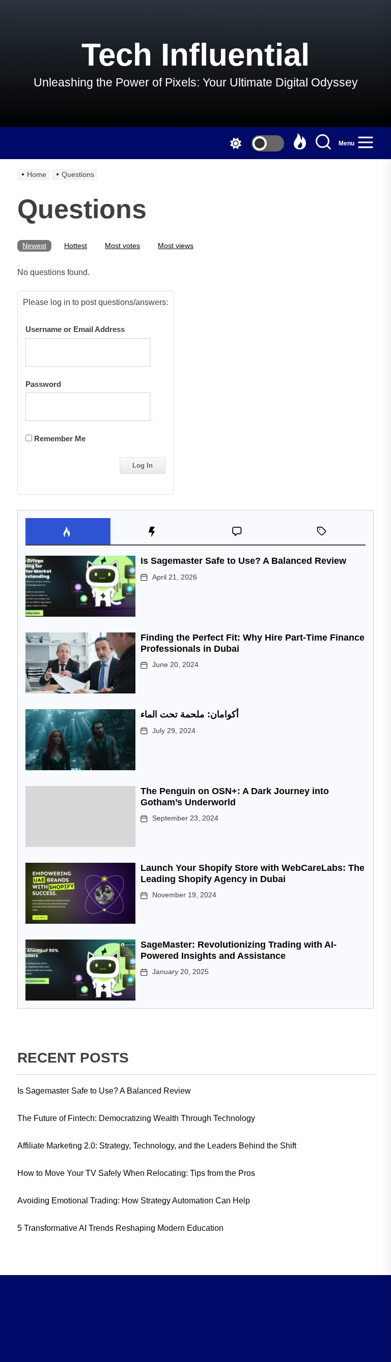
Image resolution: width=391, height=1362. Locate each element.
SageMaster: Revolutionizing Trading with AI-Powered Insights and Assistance (239, 950)
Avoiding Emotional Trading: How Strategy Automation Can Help (133, 1200)
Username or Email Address (75, 329)
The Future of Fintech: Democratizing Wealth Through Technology (136, 1118)
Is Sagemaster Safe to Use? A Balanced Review (243, 561)
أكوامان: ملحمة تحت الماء (190, 714)
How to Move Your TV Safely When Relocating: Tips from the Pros (136, 1173)
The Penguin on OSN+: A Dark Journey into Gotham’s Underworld (235, 796)
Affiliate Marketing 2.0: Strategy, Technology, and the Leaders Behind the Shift (156, 1145)
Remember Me (59, 438)
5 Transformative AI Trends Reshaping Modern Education (120, 1228)
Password (43, 384)
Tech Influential (195, 54)
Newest (34, 245)
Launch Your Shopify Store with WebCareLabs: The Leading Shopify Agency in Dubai (253, 873)
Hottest (75, 245)
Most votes (122, 245)
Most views (175, 245)
